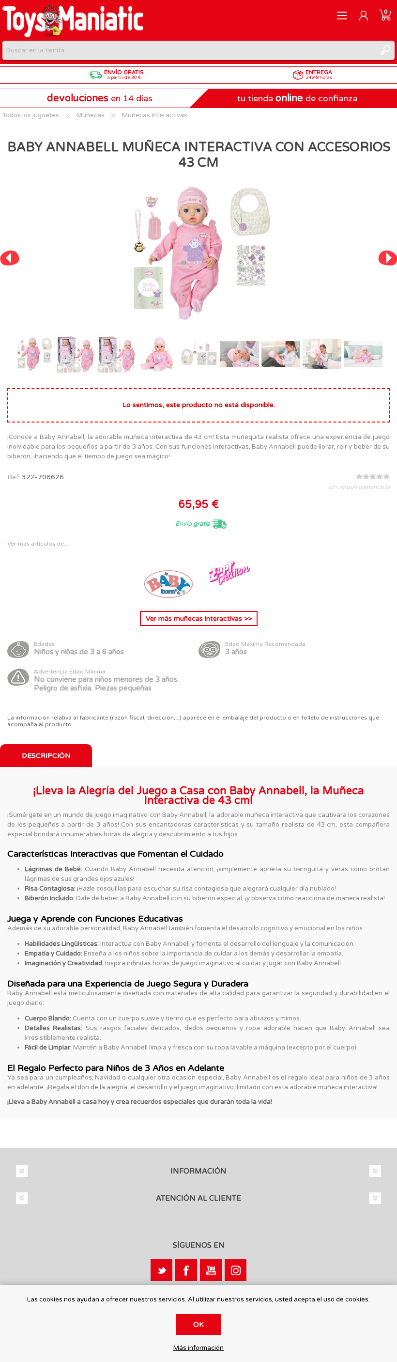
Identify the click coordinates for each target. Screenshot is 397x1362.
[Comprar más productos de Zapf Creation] (228, 596)
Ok (198, 1324)
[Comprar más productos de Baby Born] (169, 596)
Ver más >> (199, 618)
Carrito (385, 15)
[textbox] (188, 50)
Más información (198, 1348)
